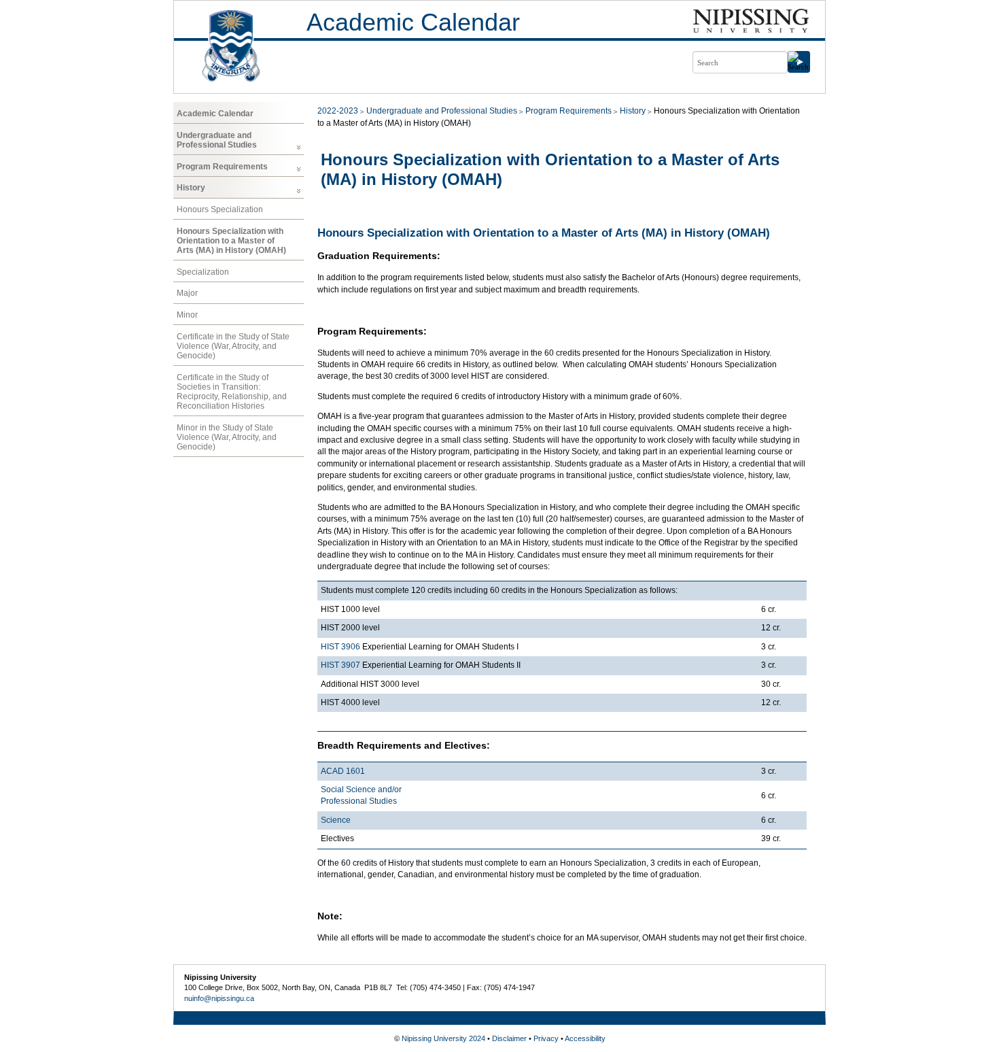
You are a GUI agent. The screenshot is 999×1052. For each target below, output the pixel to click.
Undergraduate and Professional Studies (217, 140)
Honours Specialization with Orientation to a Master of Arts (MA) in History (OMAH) (231, 240)
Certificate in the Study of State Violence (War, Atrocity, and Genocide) (233, 346)
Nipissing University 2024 (443, 1038)
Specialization (203, 272)
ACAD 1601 (343, 771)
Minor (187, 315)
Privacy (546, 1038)
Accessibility (585, 1038)
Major (187, 293)
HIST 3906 (340, 646)
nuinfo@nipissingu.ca (219, 998)
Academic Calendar (413, 22)
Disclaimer (509, 1038)
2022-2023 (337, 111)
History (191, 187)
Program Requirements (222, 166)
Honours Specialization (220, 209)
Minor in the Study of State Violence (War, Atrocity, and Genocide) (227, 437)
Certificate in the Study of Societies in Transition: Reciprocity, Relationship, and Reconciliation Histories (232, 392)
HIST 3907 (340, 665)
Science (336, 820)
